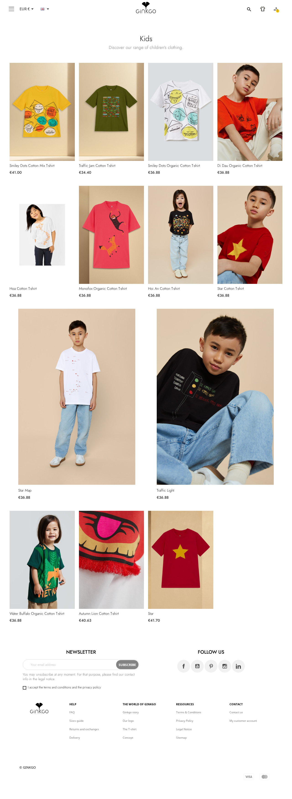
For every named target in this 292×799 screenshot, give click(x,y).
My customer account (243, 721)
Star (151, 613)
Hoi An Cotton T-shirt (164, 288)
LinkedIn (238, 666)
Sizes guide (76, 721)
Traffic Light (165, 490)
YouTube (197, 666)
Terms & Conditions (188, 712)
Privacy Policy (184, 721)
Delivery (74, 738)
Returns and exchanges (84, 729)
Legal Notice (184, 729)
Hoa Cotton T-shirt (23, 288)
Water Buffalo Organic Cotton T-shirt (37, 613)
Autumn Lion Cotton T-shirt (99, 613)
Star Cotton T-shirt (230, 288)
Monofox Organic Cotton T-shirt (103, 288)
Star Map (24, 490)
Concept (128, 738)
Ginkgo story (131, 712)
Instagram (225, 666)
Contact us (236, 712)
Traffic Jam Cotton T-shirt (97, 165)
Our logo (128, 721)
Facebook (184, 666)
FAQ (72, 712)
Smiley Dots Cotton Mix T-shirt (32, 165)
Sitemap (181, 738)
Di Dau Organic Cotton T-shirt (239, 165)
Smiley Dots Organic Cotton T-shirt (174, 165)
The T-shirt (129, 729)
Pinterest (211, 666)
